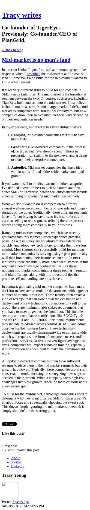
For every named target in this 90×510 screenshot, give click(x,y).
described (33, 74)
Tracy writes (21, 15)
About (15, 458)
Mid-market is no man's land (36, 60)
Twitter (16, 462)
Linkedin (17, 466)
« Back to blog (12, 50)
